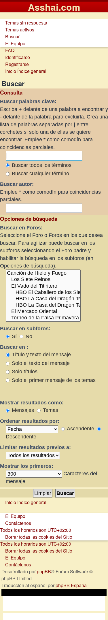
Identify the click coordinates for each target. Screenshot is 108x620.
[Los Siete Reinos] (43, 279)
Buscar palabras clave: (28, 101)
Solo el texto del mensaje (40, 363)
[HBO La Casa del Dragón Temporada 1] (43, 299)
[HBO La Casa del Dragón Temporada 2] (43, 305)
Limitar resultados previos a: (35, 447)
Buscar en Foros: (21, 228)
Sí (13, 336)
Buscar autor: (17, 184)
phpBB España (71, 585)
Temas (49, 410)
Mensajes (22, 410)
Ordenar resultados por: (29, 421)
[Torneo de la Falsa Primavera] (43, 318)
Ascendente (80, 428)
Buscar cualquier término (39, 173)
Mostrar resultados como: (32, 403)
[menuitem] (23, 22)
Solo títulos (23, 371)
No (28, 336)
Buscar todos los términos (40, 165)
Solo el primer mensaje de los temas (53, 380)
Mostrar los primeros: (26, 466)
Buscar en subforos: (25, 328)
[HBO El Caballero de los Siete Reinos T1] (43, 292)
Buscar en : (14, 347)
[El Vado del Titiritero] (43, 286)
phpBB (44, 571)
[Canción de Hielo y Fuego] (43, 273)
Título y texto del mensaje (40, 354)
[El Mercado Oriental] (43, 311)
